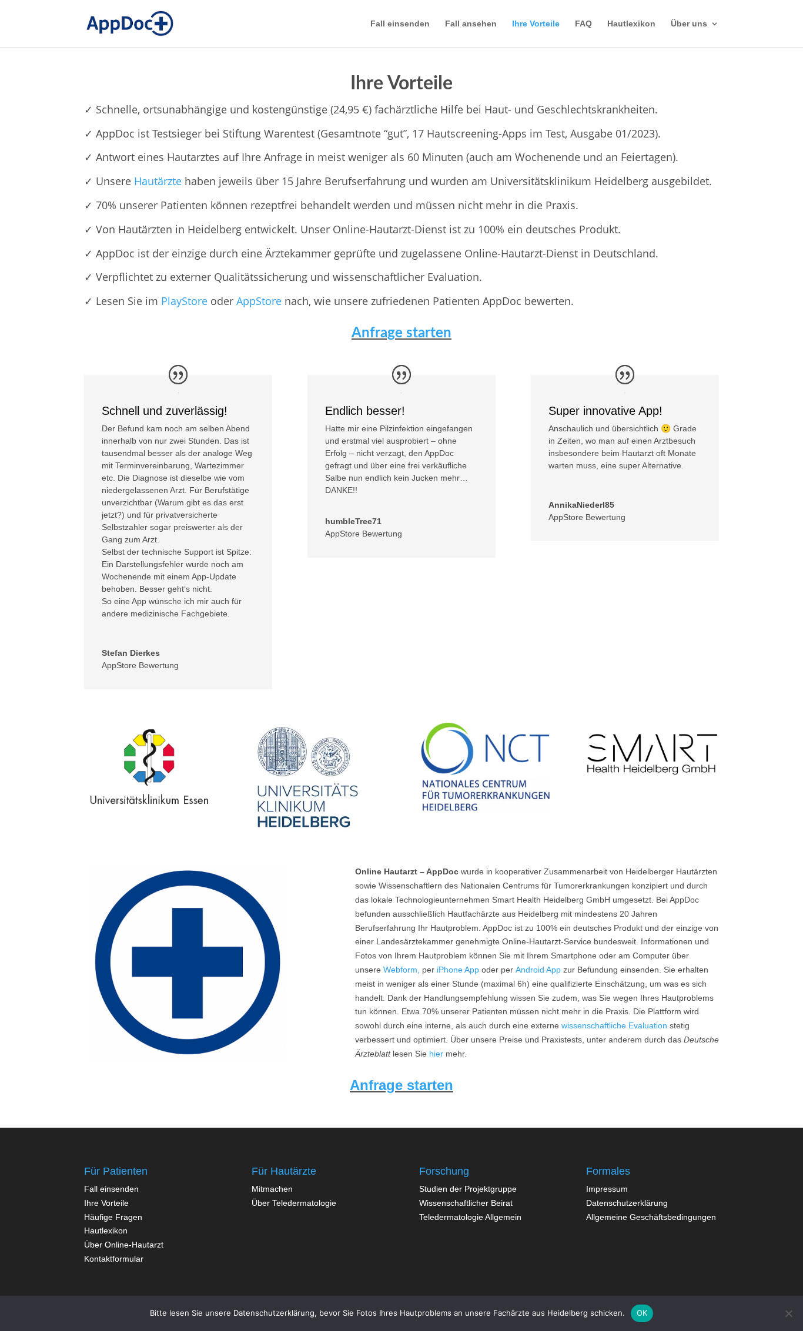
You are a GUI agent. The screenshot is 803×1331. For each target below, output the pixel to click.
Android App (538, 969)
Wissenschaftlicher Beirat (466, 1203)
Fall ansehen (471, 23)
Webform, (401, 969)
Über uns (689, 23)
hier (436, 1053)
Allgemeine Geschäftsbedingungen (651, 1217)
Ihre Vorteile (536, 23)
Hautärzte (158, 181)
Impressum (607, 1188)
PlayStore (184, 301)
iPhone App (458, 969)
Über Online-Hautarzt (123, 1244)
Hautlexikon (631, 23)
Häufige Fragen (113, 1217)
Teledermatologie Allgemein (470, 1217)
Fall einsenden (111, 1188)
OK (642, 1312)
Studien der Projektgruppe (468, 1188)
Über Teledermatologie (294, 1203)
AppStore (259, 301)
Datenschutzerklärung (627, 1203)
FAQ (583, 23)
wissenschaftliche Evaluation (614, 1025)
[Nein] (788, 1313)
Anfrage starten (401, 1085)
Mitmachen (272, 1188)
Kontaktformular (113, 1258)
